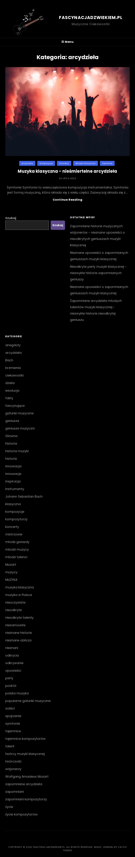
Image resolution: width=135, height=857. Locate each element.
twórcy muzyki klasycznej (25, 754)
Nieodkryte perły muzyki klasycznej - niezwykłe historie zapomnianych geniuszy (98, 272)
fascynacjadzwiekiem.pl (90, 17)
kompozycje (46, 163)
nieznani (11, 648)
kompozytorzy (16, 519)
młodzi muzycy (17, 549)
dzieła (10, 383)
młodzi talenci (16, 557)
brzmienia (13, 368)
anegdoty (13, 345)
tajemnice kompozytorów (25, 738)
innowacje (13, 474)
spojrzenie (13, 716)
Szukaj (10, 218)
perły (9, 678)
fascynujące (15, 405)
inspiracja (13, 481)
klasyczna (13, 504)
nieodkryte (13, 610)
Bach (9, 360)
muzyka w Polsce (18, 595)
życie (9, 807)
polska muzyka (17, 693)
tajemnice (13, 731)
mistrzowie (13, 534)
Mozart (10, 564)
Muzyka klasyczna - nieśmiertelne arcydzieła (67, 171)
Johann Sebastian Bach (24, 496)
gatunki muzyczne (19, 413)
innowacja (13, 466)
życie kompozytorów (21, 814)
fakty (9, 398)
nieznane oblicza (18, 640)
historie (11, 458)
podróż (10, 685)
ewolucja (12, 390)
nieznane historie (18, 632)
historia (11, 443)
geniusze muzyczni (20, 428)
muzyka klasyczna (86, 163)
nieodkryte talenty (19, 617)
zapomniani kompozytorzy (26, 799)
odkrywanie (14, 663)
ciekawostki (14, 375)
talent (9, 746)
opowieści (13, 670)
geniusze (12, 421)
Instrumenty (14, 489)
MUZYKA (11, 579)
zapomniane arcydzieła (23, 784)
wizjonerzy (13, 769)
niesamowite (15, 625)
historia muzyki (17, 451)
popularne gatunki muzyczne (28, 701)
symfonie (107, 163)
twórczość (13, 761)
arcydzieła (27, 163)
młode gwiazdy (17, 542)
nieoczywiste (15, 602)
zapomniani (14, 791)
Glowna (11, 436)
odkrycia (12, 655)
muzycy (11, 572)
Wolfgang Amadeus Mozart (27, 776)
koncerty (64, 163)
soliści (10, 708)
